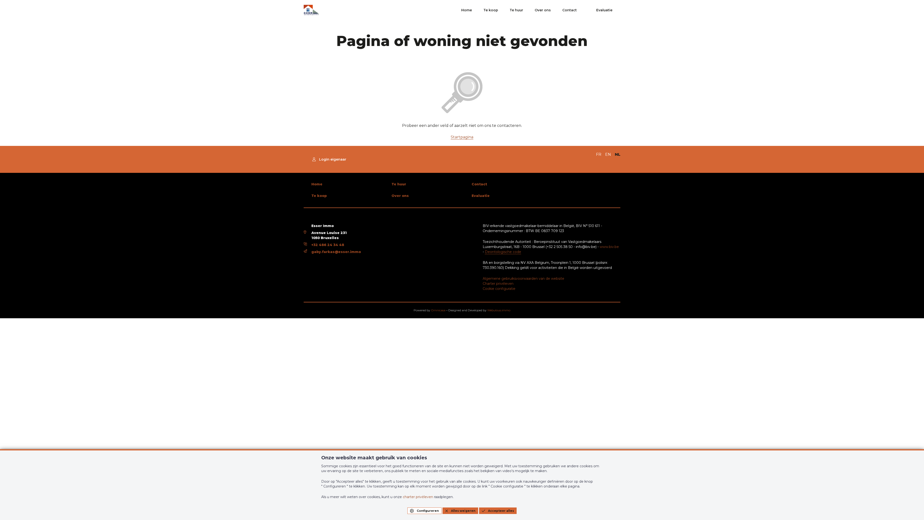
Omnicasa (438, 310)
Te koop (490, 10)
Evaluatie (604, 10)
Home (466, 10)
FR (598, 154)
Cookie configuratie (499, 288)
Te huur (516, 10)
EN (608, 154)
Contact (569, 10)
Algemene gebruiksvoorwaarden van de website (523, 278)
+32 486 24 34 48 (327, 245)
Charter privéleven (498, 283)
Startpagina (462, 137)
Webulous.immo (498, 310)
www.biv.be (609, 247)
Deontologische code (503, 252)
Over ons (543, 10)
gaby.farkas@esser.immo (336, 252)
